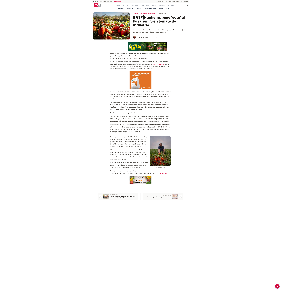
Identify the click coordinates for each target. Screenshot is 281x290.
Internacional (135, 5)
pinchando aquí (162, 173)
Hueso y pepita (144, 13)
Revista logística (184, 1)
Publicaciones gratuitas (174, 1)
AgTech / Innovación (150, 8)
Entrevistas (130, 8)
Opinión (139, 8)
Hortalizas (145, 5)
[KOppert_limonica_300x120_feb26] (140, 180)
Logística (171, 5)
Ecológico (121, 8)
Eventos (161, 8)
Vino (167, 8)
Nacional (125, 5)
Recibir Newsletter (118, 1)
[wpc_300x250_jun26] (140, 80)
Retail (118, 5)
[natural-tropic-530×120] (140, 47)
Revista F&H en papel (162, 1)
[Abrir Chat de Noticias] (277, 286)
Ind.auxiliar (162, 5)
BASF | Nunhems (158, 64)
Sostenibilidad (152, 13)
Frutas (154, 5)
